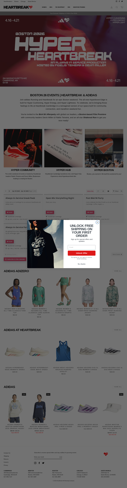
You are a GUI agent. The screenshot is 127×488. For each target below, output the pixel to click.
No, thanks (81, 264)
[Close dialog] (97, 222)
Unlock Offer (81, 253)
